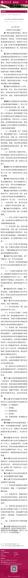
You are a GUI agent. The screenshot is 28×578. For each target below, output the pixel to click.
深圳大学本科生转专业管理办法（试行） (12, 544)
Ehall (15, 556)
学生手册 (9, 14)
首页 (6, 14)
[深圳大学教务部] (14, 2)
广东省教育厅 (16, 554)
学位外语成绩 (3, 556)
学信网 (2, 554)
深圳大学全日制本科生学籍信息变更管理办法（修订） (14, 545)
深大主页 (15, 552)
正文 (20, 14)
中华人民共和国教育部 (5, 552)
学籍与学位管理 (15, 14)
